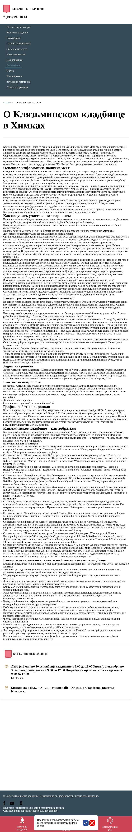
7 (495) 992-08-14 (15, 17)
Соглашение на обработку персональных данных (30, 810)
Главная (7, 102)
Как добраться (14, 60)
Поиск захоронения (17, 87)
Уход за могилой (16, 54)
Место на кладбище (17, 32)
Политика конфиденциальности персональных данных (33, 807)
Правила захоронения (19, 43)
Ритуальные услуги (17, 49)
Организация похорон (19, 27)
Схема (10, 70)
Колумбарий (13, 38)
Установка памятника (18, 81)
